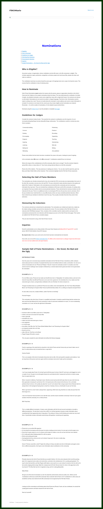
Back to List (91, 10)
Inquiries (24, 61)
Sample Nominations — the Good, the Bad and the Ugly (36, 63)
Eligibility (24, 51)
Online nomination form (42, 238)
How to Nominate (26, 53)
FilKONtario (15, 10)
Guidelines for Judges (27, 55)
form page (57, 109)
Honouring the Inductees (28, 59)
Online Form (35, 109)
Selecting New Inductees (28, 57)
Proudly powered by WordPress (21, 502)
